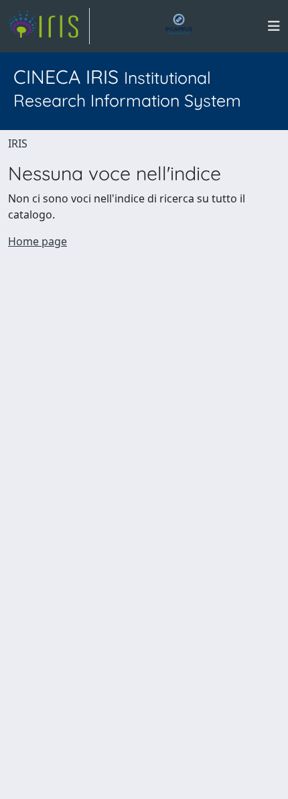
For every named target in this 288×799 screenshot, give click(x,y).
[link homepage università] (179, 26)
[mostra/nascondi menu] (274, 26)
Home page (37, 241)
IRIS (17, 143)
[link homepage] (49, 26)
